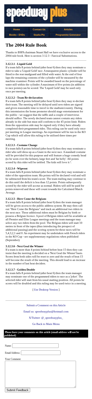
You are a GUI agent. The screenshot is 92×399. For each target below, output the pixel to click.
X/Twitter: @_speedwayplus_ (46, 317)
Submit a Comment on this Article (46, 305)
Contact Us (39, 29)
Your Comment (13, 359)
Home (16, 29)
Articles (68, 29)
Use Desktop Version (46, 289)
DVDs (22, 35)
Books (12, 35)
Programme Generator (68, 35)
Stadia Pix (39, 35)
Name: (8, 345)
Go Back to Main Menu (46, 324)
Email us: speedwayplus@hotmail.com (46, 311)
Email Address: (12, 352)
